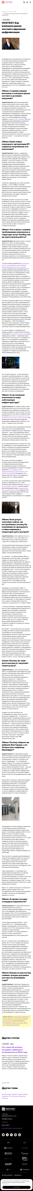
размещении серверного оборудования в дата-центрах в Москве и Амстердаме (16, 1019)
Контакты (4, 1122)
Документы (17, 1175)
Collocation (15, 1096)
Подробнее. (5, 1183)
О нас (10, 11)
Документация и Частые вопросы (12, 1128)
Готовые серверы (22, 1094)
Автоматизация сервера (9, 1094)
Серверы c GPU (7, 1096)
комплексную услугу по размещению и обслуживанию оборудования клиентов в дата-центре (15, 265)
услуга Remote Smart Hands (18, 334)
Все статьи (5, 1082)
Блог (15, 11)
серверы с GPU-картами (16, 119)
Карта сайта (5, 1125)
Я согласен (16, 1187)
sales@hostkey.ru (7, 1119)
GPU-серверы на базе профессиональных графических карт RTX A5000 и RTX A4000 (15, 471)
